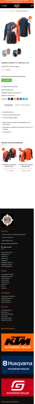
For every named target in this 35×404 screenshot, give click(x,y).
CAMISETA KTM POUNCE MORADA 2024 (9, 165)
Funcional (4, 288)
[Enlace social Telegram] (26, 99)
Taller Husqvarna (5, 300)
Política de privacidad (7, 314)
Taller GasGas (5, 280)
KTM (6, 10)
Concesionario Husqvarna (8, 296)
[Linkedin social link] (21, 99)
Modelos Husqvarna (6, 298)
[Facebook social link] (9, 99)
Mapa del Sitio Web (6, 320)
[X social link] (12, 99)
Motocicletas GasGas (7, 276)
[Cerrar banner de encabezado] (32, 1)
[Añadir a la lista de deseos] (9, 160)
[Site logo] (17, 5)
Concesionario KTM (6, 252)
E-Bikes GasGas (5, 278)
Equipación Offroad (6, 264)
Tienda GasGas (5, 282)
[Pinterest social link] (18, 99)
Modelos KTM (5, 254)
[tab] (8, 105)
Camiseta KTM (11, 95)
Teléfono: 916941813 (7, 237)
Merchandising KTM (6, 266)
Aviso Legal (4, 316)
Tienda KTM (4, 258)
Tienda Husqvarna (6, 302)
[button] (2, 31)
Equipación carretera (7, 262)
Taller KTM (4, 256)
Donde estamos (7, 247)
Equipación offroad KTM (22, 10)
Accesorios (4, 284)
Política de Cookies (6, 318)
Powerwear (11, 10)
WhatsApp (7, 80)
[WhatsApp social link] (23, 99)
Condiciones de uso (6, 310)
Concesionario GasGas (7, 274)
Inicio (2, 10)
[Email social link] (15, 99)
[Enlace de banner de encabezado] (17, 1)
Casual (3, 286)
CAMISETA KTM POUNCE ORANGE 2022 (26, 165)
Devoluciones (5, 312)
